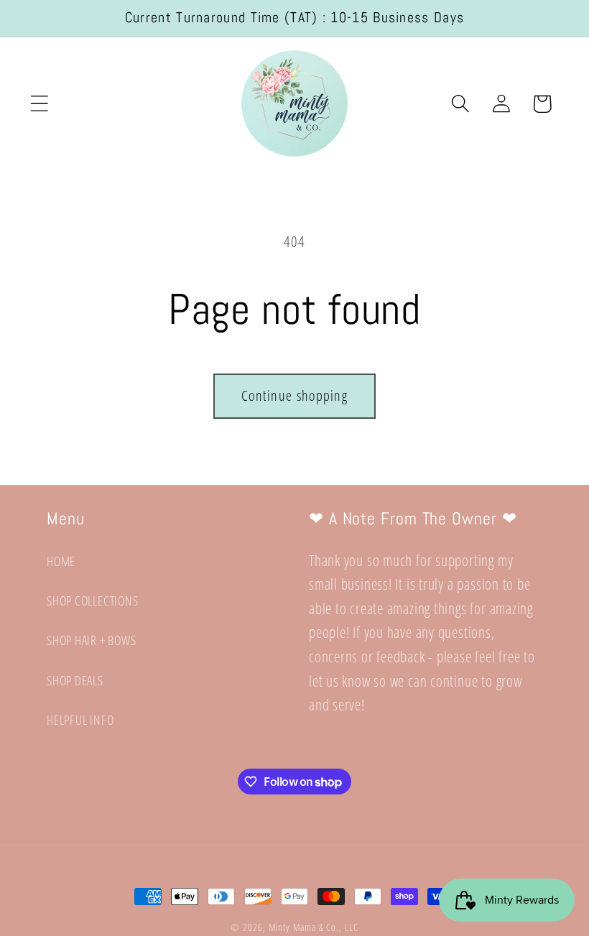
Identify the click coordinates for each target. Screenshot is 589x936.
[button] (39, 103)
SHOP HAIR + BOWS (91, 640)
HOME (61, 561)
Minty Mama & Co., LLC (313, 927)
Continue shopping (294, 395)
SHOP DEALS (75, 680)
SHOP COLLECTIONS (92, 600)
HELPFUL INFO (80, 719)
